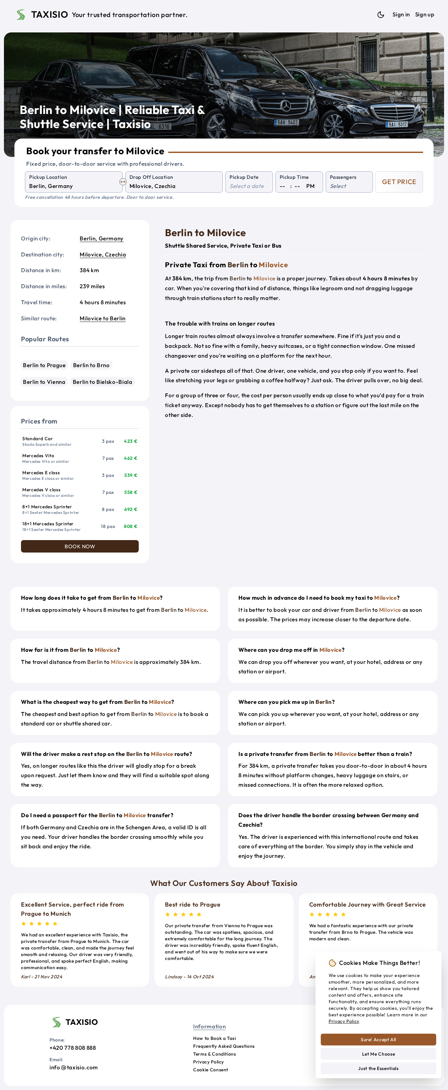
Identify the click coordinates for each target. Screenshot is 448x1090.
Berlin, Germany (102, 238)
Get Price (399, 182)
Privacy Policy (208, 1062)
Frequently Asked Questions (224, 1046)
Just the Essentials (378, 1068)
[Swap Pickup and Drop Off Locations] (123, 181)
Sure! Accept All (378, 1040)
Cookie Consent (210, 1070)
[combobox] (73, 186)
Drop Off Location (151, 177)
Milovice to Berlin (103, 318)
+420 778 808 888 (73, 1047)
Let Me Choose (378, 1054)
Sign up (424, 14)
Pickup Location (48, 177)
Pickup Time (294, 177)
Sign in (401, 14)
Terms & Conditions (214, 1054)
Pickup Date (244, 177)
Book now (80, 546)
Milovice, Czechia (103, 254)
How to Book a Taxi (214, 1038)
